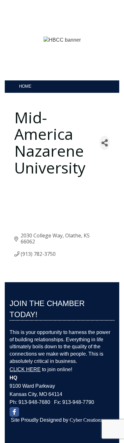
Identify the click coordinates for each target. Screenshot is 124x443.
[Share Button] (105, 143)
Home (25, 86)
